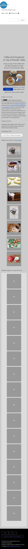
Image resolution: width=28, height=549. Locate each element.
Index (2, 13)
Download (8, 89)
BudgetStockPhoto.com (14, 546)
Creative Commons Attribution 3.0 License (14, 87)
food (6, 13)
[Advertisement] (14, 40)
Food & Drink (18, 140)
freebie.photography (19, 103)
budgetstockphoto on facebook (12, 536)
